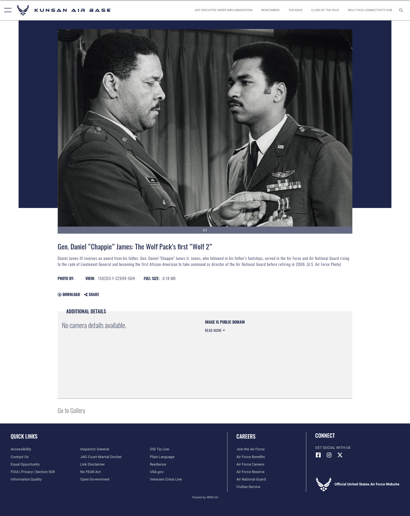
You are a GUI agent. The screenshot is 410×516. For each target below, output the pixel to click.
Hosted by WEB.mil (205, 497)
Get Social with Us (332, 448)
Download (71, 294)
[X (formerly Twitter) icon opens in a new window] (340, 455)
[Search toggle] (402, 10)
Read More (214, 330)
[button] (7, 10)
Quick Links (24, 436)
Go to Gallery (71, 410)
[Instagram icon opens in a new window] (329, 455)
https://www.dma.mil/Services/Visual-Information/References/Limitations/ (255, 358)
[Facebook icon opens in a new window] (318, 455)
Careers (245, 436)
